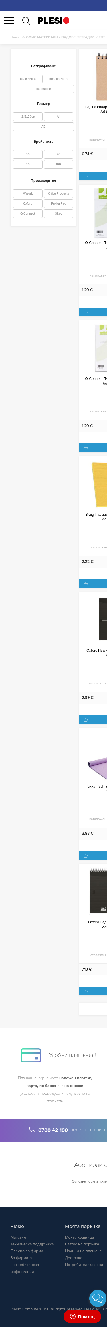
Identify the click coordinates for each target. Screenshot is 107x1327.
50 (28, 154)
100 (58, 164)
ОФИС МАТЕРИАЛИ (42, 37)
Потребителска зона (84, 1264)
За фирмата (21, 1257)
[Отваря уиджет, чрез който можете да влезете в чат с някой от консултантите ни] (82, 1317)
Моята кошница (79, 1237)
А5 (43, 126)
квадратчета (58, 79)
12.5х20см (27, 116)
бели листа (28, 79)
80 (28, 164)
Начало (17, 37)
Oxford (27, 203)
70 (58, 154)
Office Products (58, 193)
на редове (43, 89)
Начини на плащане (83, 1251)
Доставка (73, 1257)
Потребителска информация (25, 1268)
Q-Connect (27, 213)
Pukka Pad (58, 203)
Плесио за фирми (27, 1251)
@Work (28, 193)
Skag (58, 213)
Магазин (18, 1237)
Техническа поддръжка (32, 1244)
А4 (58, 116)
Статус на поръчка (82, 1244)
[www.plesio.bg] (53, 20)
